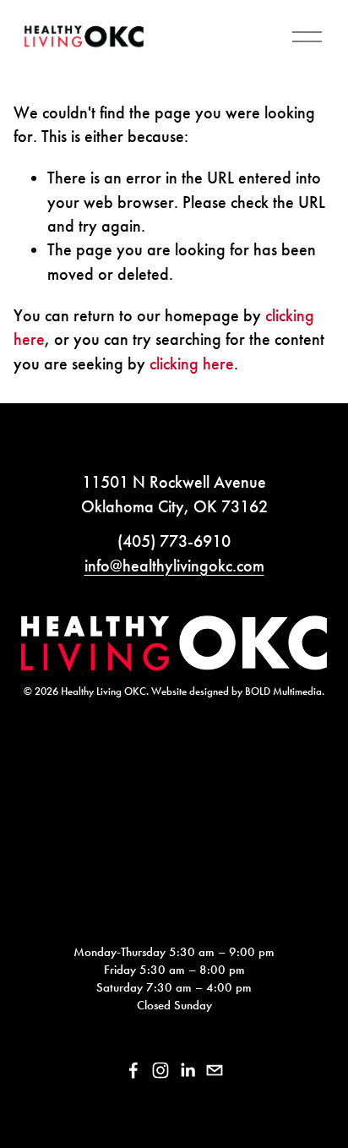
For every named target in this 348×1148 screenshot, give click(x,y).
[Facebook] (133, 1070)
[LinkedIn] (187, 1070)
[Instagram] (160, 1070)
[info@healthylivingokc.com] (214, 1070)
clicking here (192, 363)
